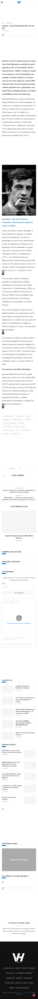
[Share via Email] (29, 468)
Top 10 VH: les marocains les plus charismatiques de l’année (25, 699)
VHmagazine (16, 433)
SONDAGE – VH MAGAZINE (24, 978)
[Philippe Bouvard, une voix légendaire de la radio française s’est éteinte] (30, 765)
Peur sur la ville (20, 426)
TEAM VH (24, 968)
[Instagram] (33, 2)
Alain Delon (20, 416)
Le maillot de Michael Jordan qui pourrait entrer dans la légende (11, 775)
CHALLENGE (10, 973)
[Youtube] (35, 2)
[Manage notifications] (33, 995)
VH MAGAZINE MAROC (22, 988)
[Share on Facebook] (23, 468)
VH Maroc (6, 433)
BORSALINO (6, 419)
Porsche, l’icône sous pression (9, 798)
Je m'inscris (19, 593)
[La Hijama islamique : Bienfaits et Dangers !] (8, 689)
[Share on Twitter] (25, 468)
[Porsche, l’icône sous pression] (30, 800)
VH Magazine (26, 430)
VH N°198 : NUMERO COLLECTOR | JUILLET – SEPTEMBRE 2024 (24, 723)
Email (3, 583)
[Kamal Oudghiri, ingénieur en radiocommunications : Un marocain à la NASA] (8, 712)
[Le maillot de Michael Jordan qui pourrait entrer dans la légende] (30, 777)
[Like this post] (21, 468)
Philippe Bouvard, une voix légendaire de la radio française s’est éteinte (11, 764)
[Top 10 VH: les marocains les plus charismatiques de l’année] (8, 701)
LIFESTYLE (18, 983)
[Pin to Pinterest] (27, 468)
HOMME (11, 988)
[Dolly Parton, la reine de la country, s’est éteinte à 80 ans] (30, 753)
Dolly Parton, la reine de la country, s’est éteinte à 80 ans (12, 751)
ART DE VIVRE (9, 983)
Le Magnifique (7, 426)
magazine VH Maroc (23, 992)
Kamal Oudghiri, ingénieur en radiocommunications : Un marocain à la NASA (25, 711)
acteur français (8, 416)
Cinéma (28, 419)
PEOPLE (25, 983)
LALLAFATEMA (19, 973)
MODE (31, 983)
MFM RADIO (28, 973)
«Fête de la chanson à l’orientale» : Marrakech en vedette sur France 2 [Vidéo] (17, 222)
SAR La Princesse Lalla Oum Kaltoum (25, 733)
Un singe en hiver (8, 430)
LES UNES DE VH (8, 968)
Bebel (28, 416)
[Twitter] (30, 2)
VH (18, 430)
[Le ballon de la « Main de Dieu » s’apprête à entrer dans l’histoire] (30, 788)
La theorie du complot (19, 860)
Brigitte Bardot (17, 419)
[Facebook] (27, 2)
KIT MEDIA (31, 968)
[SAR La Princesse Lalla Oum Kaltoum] (8, 736)
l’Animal (21, 423)
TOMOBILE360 (10, 978)
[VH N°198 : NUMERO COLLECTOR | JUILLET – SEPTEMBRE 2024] (8, 724)
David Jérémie (18, 475)
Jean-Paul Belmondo (9, 423)
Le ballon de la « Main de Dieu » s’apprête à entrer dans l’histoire (12, 787)
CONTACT (18, 968)
